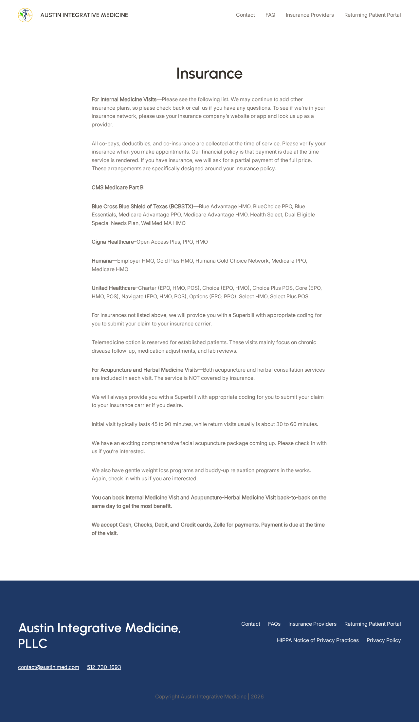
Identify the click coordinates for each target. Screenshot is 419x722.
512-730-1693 (104, 667)
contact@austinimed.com (48, 667)
